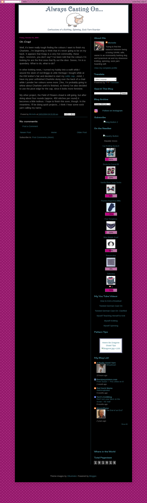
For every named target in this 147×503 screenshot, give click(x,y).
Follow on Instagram (112, 111)
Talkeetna (111, 274)
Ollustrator (72, 476)
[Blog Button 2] (111, 122)
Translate (114, 82)
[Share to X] (69, 114)
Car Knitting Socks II (111, 146)
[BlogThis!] (67, 114)
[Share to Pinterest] (74, 114)
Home (54, 132)
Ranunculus (111, 255)
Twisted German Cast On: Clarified (111, 311)
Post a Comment (30, 126)
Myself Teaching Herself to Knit (111, 316)
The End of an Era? (114, 410)
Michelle (112, 43)
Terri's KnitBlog (104, 397)
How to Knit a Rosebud (110, 301)
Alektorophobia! (103, 390)
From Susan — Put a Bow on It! (110, 382)
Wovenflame (103, 408)
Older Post (82, 132)
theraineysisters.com (107, 379)
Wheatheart (111, 365)
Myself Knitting (111, 321)
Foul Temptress (111, 219)
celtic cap (70, 76)
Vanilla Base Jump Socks (110, 182)
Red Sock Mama (104, 388)
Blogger (92, 476)
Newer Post (25, 132)
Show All (124, 424)
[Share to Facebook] (72, 114)
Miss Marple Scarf (111, 237)
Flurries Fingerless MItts (111, 201)
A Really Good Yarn (106, 363)
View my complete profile (105, 68)
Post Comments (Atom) (43, 137)
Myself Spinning (111, 326)
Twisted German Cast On (110, 306)
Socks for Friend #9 (111, 164)
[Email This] (65, 114)
